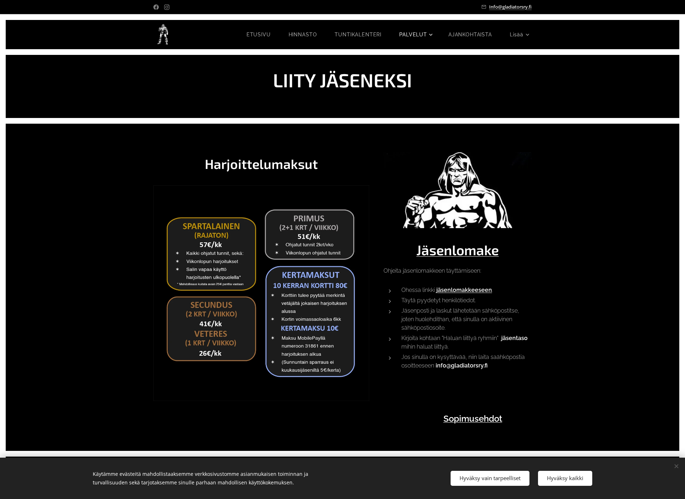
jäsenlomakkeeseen (464, 290)
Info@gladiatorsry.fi (510, 7)
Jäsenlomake (457, 249)
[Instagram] (166, 7)
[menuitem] (262, 34)
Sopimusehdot (472, 418)
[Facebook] (156, 7)
